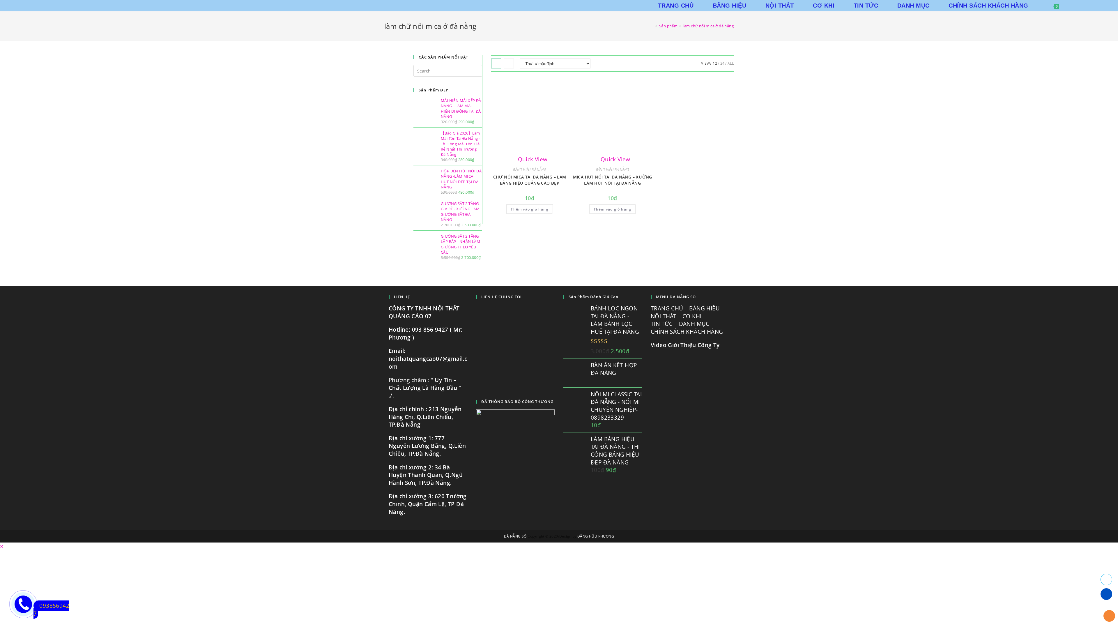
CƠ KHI (692, 316)
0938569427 (51, 609)
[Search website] (1072, 5)
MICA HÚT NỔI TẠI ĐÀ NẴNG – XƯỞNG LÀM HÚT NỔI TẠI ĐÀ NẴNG (612, 180)
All (731, 63)
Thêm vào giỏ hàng (529, 209)
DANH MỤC (695, 324)
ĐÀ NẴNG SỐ (515, 536)
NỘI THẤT (664, 316)
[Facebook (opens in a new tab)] (1087, 5)
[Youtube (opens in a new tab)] (1095, 5)
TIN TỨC (662, 324)
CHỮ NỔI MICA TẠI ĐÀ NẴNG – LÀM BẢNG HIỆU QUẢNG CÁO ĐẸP (529, 180)
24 (722, 63)
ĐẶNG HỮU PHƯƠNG (595, 536)
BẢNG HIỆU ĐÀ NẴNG (529, 169)
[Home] (651, 26)
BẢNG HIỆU (705, 308)
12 (715, 63)
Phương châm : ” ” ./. (425, 387)
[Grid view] (496, 63)
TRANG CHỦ (668, 308)
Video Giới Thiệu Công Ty (685, 345)
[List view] (509, 63)
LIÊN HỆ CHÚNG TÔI (501, 296)
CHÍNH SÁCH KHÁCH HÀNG (688, 331)
